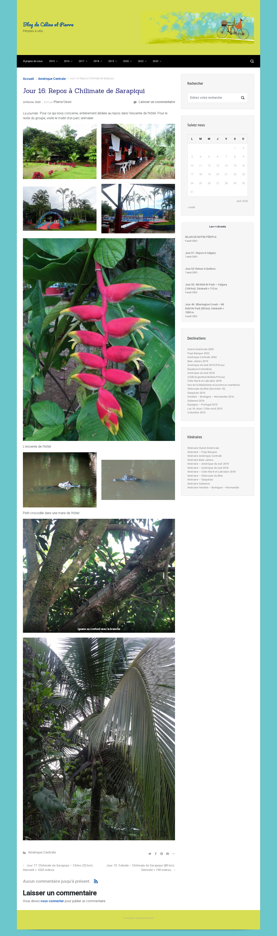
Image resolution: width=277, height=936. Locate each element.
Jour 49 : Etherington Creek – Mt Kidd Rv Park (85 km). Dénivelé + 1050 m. (204, 308)
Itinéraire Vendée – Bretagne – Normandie (213, 487)
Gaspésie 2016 (196, 392)
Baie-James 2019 (197, 361)
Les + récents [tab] (217, 226)
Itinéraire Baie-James (200, 459)
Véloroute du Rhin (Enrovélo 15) (206, 388)
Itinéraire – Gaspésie (200, 479)
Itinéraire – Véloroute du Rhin (205, 475)
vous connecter (52, 901)
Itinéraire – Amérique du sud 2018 (207, 467)
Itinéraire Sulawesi (198, 483)
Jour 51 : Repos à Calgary (200, 252)
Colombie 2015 (196, 412)
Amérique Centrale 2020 (202, 357)
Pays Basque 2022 (198, 353)
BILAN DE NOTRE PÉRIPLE (200, 236)
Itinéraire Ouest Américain (203, 447)
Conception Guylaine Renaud (138, 918)
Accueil (28, 79)
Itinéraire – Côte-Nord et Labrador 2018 (211, 471)
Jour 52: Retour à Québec (200, 268)
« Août (191, 207)
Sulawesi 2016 (195, 400)
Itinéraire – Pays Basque (202, 452)
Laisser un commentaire (157, 102)
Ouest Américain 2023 (200, 349)
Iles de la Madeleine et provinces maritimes (213, 384)
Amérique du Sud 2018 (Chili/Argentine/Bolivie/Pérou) (206, 374)
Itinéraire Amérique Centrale (204, 455)
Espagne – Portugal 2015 (202, 404)
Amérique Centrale (52, 79)
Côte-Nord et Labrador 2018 (204, 380)
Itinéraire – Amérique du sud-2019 (208, 463)
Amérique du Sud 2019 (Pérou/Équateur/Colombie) (206, 367)
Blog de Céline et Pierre (48, 24)
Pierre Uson (62, 102)
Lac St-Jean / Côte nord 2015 (204, 408)
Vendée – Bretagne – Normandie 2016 (210, 396)
